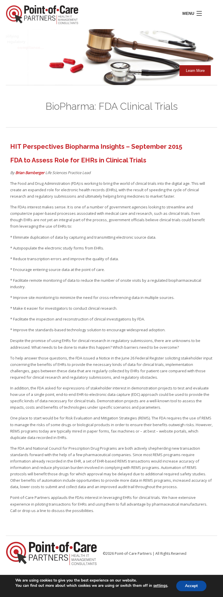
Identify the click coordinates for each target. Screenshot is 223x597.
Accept (191, 586)
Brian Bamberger (30, 172)
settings (160, 585)
